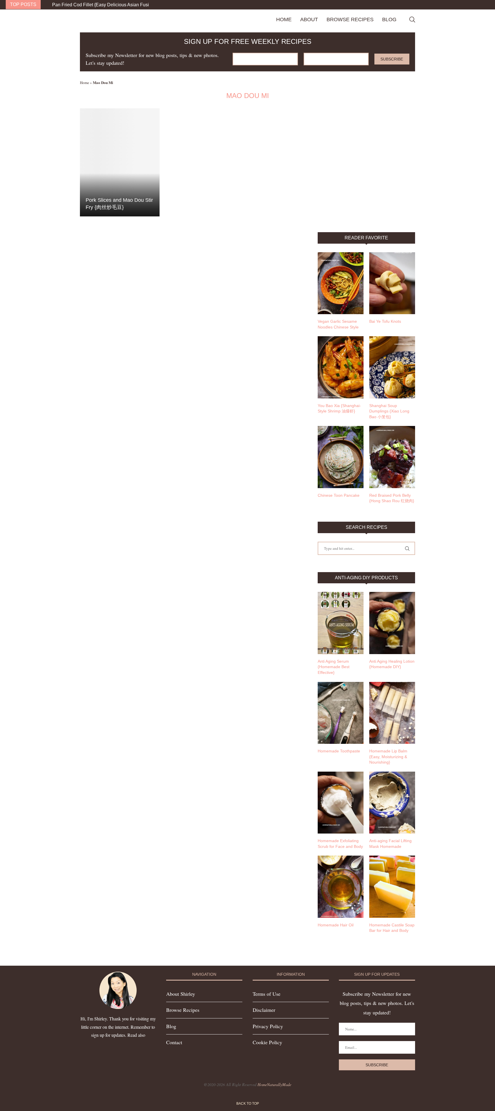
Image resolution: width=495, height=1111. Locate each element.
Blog (389, 19)
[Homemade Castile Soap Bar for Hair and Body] (392, 887)
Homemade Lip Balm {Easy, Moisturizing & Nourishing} (388, 756)
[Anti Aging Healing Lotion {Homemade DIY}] (392, 623)
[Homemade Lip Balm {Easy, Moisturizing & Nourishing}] (392, 713)
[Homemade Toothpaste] (341, 713)
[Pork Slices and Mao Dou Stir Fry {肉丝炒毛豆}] (120, 162)
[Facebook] (476, 4)
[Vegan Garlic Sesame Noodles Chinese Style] (341, 283)
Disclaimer (264, 1009)
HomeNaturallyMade (274, 1084)
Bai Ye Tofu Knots (385, 321)
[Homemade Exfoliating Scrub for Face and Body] (341, 803)
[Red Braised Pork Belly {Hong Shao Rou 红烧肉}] (392, 457)
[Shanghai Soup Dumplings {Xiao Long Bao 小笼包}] (392, 367)
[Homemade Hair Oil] (341, 887)
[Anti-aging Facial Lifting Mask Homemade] (392, 803)
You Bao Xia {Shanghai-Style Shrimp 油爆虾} (339, 408)
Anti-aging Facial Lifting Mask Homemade (390, 843)
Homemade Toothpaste (339, 751)
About (309, 19)
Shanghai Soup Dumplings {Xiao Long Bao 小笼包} (389, 411)
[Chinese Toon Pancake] (341, 457)
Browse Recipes (350, 19)
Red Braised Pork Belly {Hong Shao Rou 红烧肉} (391, 498)
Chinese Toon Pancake (339, 495)
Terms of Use (266, 993)
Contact (174, 1042)
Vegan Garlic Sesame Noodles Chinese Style (338, 324)
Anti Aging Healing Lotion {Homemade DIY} (392, 664)
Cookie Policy (267, 1042)
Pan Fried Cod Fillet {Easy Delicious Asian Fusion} (104, 4)
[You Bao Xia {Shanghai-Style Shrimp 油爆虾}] (341, 367)
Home (284, 19)
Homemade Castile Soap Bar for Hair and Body (392, 928)
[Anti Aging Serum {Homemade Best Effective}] (341, 623)
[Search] (412, 19)
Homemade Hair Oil (335, 925)
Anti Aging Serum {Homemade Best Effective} (333, 667)
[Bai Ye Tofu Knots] (392, 283)
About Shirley (180, 993)
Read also (136, 1035)
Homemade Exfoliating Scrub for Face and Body (340, 843)
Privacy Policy (268, 1026)
